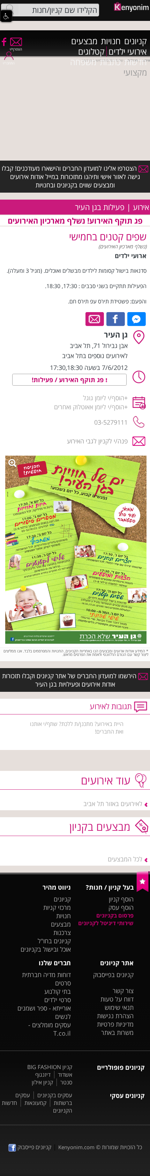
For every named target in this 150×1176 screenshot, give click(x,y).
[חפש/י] (9, 9)
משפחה (83, 62)
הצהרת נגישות (115, 1016)
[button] (6, 16)
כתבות (110, 62)
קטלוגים (91, 51)
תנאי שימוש (119, 1007)
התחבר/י (9, 63)
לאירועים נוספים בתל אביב (95, 355)
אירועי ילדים (127, 51)
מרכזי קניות (57, 907)
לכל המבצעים (125, 859)
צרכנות (62, 932)
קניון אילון (42, 1082)
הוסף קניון (121, 899)
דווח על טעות (117, 999)
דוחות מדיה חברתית (46, 974)
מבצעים (84, 41)
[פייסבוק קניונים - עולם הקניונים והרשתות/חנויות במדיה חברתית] (3, 41)
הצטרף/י (16, 49)
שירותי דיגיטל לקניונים (106, 923)
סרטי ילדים (57, 1000)
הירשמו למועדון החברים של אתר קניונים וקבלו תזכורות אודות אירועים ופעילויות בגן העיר (70, 680)
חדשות (135, 62)
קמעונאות (35, 1103)
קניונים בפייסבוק (113, 974)
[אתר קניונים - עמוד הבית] (143, 890)
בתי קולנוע (57, 991)
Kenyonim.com (76, 1147)
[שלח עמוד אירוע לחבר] (95, 318)
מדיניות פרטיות (115, 1024)
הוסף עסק (121, 907)
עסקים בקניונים (54, 1095)
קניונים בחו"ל (54, 941)
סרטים (63, 983)
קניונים (135, 41)
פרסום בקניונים (115, 915)
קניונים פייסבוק (33, 1147)
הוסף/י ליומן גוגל (103, 398)
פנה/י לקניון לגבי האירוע (97, 441)
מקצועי (135, 72)
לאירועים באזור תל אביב (112, 803)
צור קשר (123, 991)
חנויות (111, 41)
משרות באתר (117, 1032)
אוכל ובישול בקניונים (46, 949)
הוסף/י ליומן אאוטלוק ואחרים (89, 407)
